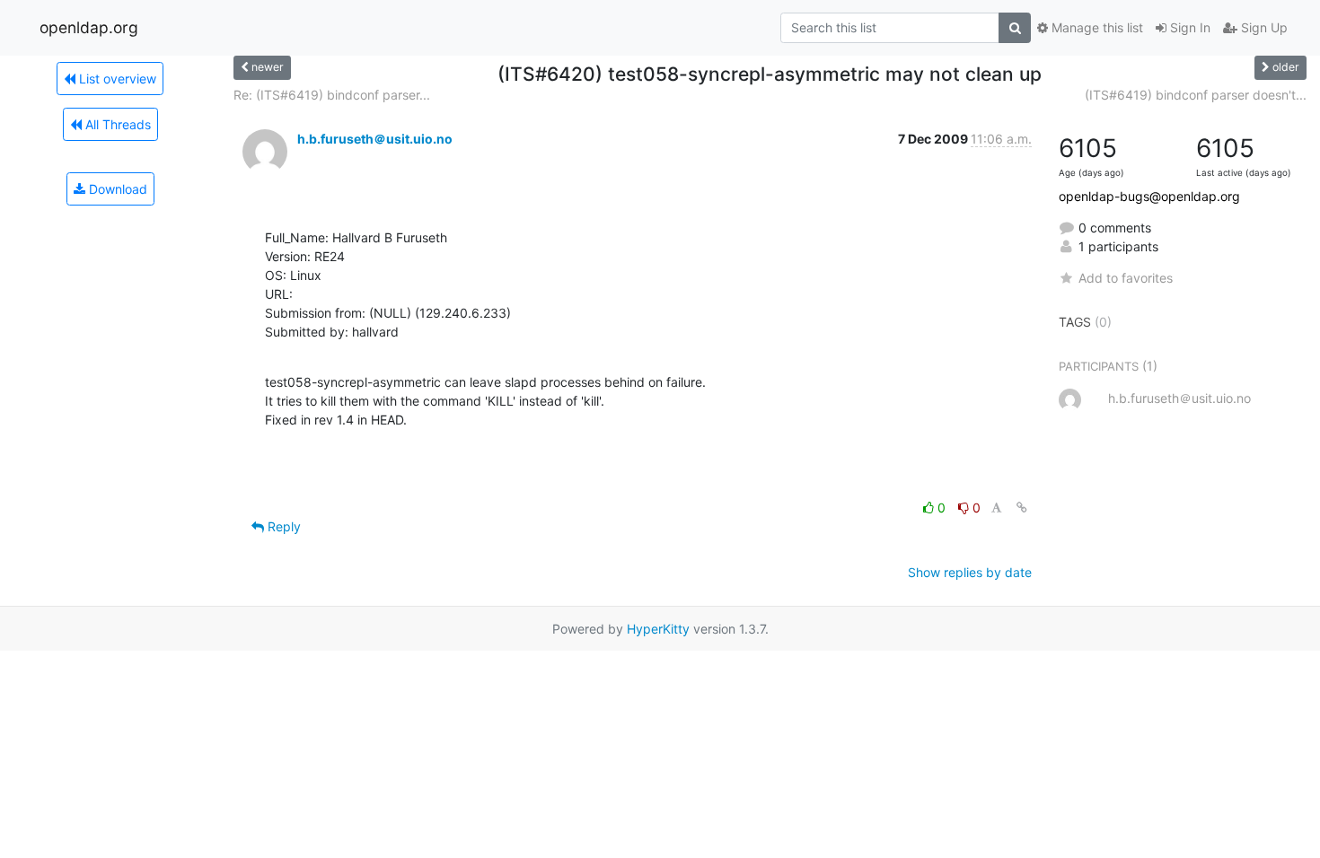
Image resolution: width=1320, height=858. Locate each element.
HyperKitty (658, 628)
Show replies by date (970, 572)
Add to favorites (1125, 277)
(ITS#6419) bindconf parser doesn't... (1196, 94)
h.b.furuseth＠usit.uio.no (375, 138)
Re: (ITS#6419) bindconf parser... (331, 94)
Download (116, 189)
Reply (282, 526)
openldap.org (89, 27)
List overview (115, 78)
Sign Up (1262, 27)
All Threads (116, 124)
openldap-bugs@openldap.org (1149, 196)
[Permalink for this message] (1022, 507)
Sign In (1188, 27)
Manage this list (1095, 27)
